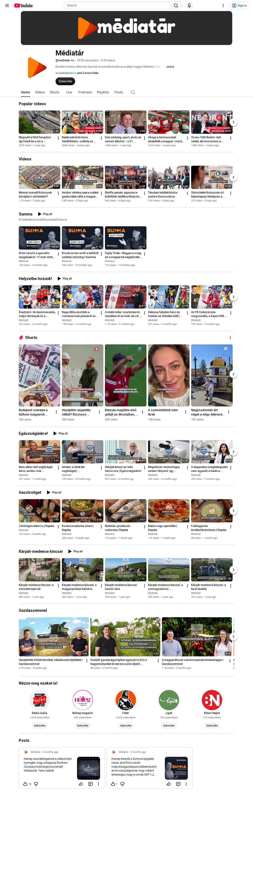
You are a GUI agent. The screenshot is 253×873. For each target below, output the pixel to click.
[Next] (233, 122)
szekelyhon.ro (67, 73)
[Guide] (7, 5)
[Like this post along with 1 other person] (113, 784)
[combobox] (118, 5)
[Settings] (223, 5)
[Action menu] (98, 784)
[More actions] (58, 138)
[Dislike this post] (36, 784)
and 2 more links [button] (88, 73)
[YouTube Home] (23, 5)
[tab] (25, 92)
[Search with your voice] (189, 5)
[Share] (81, 784)
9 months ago (50, 752)
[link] (62, 769)
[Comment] (90, 784)
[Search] (176, 5)
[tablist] (126, 92)
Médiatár (23, 261)
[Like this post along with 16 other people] (25, 784)
